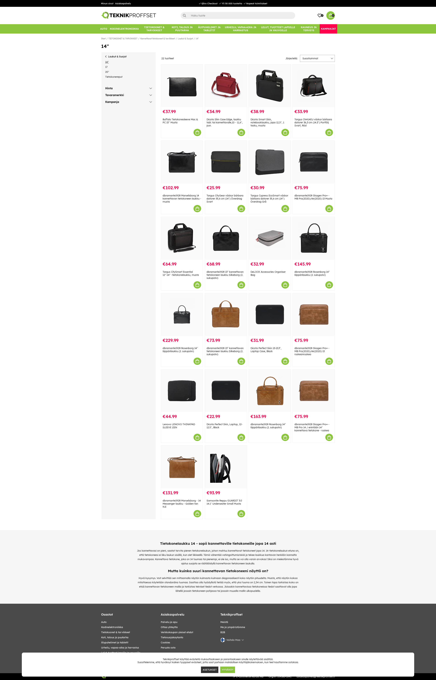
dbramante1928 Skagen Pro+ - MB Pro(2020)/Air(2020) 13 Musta (313, 197)
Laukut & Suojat (185, 38)
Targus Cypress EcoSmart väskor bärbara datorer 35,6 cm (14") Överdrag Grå (269, 198)
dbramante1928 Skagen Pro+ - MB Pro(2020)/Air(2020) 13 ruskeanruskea (311, 351)
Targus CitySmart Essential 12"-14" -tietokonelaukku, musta (181, 273)
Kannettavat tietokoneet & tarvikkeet (157, 38)
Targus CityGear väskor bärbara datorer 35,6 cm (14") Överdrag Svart (225, 198)
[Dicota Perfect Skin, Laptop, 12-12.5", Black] (225, 390)
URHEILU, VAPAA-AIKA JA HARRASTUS (120, 647)
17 (106, 66)
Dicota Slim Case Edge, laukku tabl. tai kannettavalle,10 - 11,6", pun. (225, 122)
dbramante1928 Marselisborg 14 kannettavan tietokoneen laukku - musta (182, 198)
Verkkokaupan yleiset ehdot (177, 632)
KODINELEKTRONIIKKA (112, 627)
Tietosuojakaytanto (172, 637)
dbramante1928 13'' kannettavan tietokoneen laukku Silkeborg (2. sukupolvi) (225, 275)
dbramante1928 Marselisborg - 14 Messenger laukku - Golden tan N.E (182, 503)
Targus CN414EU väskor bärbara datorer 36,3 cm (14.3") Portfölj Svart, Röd (313, 122)
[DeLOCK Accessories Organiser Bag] (269, 238)
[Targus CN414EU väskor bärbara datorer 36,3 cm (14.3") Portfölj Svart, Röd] (313, 85)
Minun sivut (107, 3)
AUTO (104, 622)
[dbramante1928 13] (225, 238)
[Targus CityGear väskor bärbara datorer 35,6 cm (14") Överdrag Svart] (225, 162)
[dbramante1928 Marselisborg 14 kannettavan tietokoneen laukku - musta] (181, 162)
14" (197, 38)
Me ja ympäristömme (232, 627)
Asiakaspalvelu (123, 3)
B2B (222, 632)
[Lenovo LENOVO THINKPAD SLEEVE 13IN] (181, 390)
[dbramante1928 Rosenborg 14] (313, 238)
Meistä (224, 622)
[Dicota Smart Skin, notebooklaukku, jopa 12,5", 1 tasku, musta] (269, 85)
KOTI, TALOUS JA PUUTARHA (114, 637)
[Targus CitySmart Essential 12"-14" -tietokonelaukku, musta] (181, 238)
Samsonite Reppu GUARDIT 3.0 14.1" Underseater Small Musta (224, 502)
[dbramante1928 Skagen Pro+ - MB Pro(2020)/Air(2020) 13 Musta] (313, 162)
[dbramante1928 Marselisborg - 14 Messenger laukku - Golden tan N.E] (181, 467)
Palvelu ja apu (169, 622)
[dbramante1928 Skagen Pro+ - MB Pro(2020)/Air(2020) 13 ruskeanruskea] (313, 314)
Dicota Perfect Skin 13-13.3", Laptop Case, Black (266, 350)
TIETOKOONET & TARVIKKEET (122, 38)
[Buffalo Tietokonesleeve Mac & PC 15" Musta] (181, 85)
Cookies (165, 642)
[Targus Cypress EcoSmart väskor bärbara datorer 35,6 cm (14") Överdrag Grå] (269, 162)
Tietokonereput (113, 76)
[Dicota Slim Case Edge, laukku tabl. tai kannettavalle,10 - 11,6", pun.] (225, 85)
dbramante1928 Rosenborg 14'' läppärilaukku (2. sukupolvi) (312, 273)
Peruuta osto (168, 647)
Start (103, 38)
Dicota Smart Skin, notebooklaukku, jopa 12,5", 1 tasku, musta (267, 122)
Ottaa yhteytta (169, 627)
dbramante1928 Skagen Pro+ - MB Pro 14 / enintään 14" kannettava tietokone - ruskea (311, 427)
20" (107, 71)
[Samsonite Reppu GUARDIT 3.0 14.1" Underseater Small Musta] (225, 467)
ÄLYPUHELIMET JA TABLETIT (114, 642)
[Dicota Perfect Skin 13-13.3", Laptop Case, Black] (269, 314)
